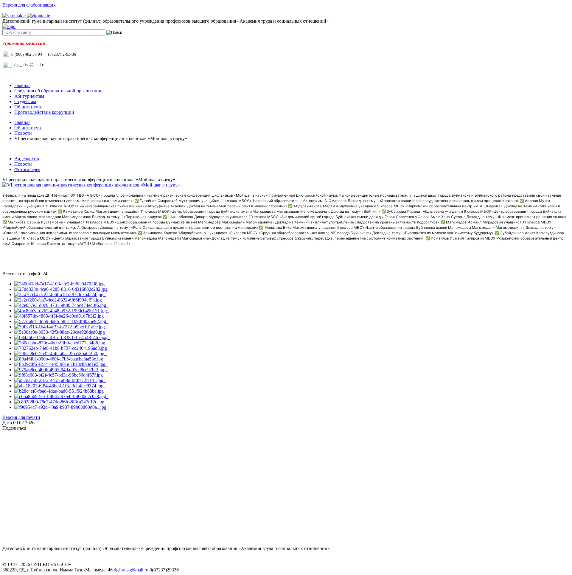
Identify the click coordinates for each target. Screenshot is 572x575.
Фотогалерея (27, 169)
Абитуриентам (29, 96)
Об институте (28, 106)
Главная (22, 85)
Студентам (25, 101)
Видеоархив (26, 158)
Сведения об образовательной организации (58, 90)
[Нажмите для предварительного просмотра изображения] (91, 184)
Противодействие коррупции (44, 112)
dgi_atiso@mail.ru (131, 569)
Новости (23, 133)
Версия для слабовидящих (29, 4)
